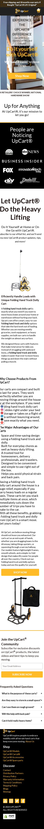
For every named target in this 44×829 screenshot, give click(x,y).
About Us (29, 741)
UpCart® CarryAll (11, 754)
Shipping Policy (10, 785)
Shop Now (22, 76)
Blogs (5, 788)
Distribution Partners (13, 773)
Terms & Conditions (12, 782)
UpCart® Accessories (13, 757)
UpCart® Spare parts (13, 760)
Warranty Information (13, 779)
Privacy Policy (9, 776)
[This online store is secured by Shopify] (9, 818)
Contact (7, 770)
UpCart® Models (11, 751)
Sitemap (7, 791)
